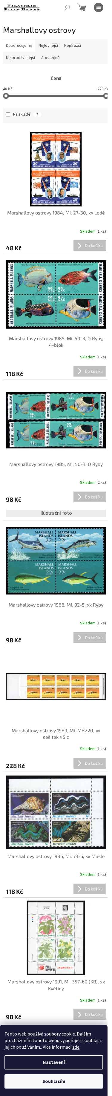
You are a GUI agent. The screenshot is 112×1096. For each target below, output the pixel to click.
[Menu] (99, 7)
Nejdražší (72, 46)
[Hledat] (67, 7)
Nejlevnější (48, 46)
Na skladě (25, 114)
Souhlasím (53, 1081)
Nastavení (54, 1062)
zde (75, 1047)
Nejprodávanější (20, 58)
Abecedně (50, 58)
